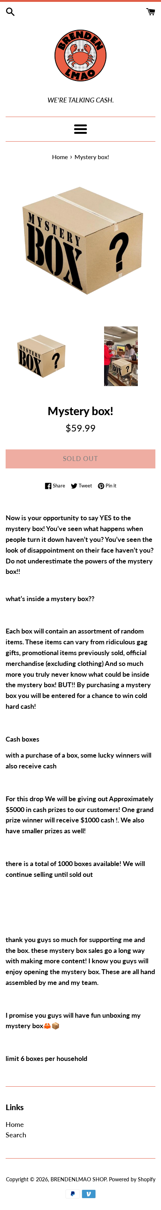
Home (15, 1124)
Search (16, 1135)
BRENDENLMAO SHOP (78, 1179)
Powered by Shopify (132, 1179)
